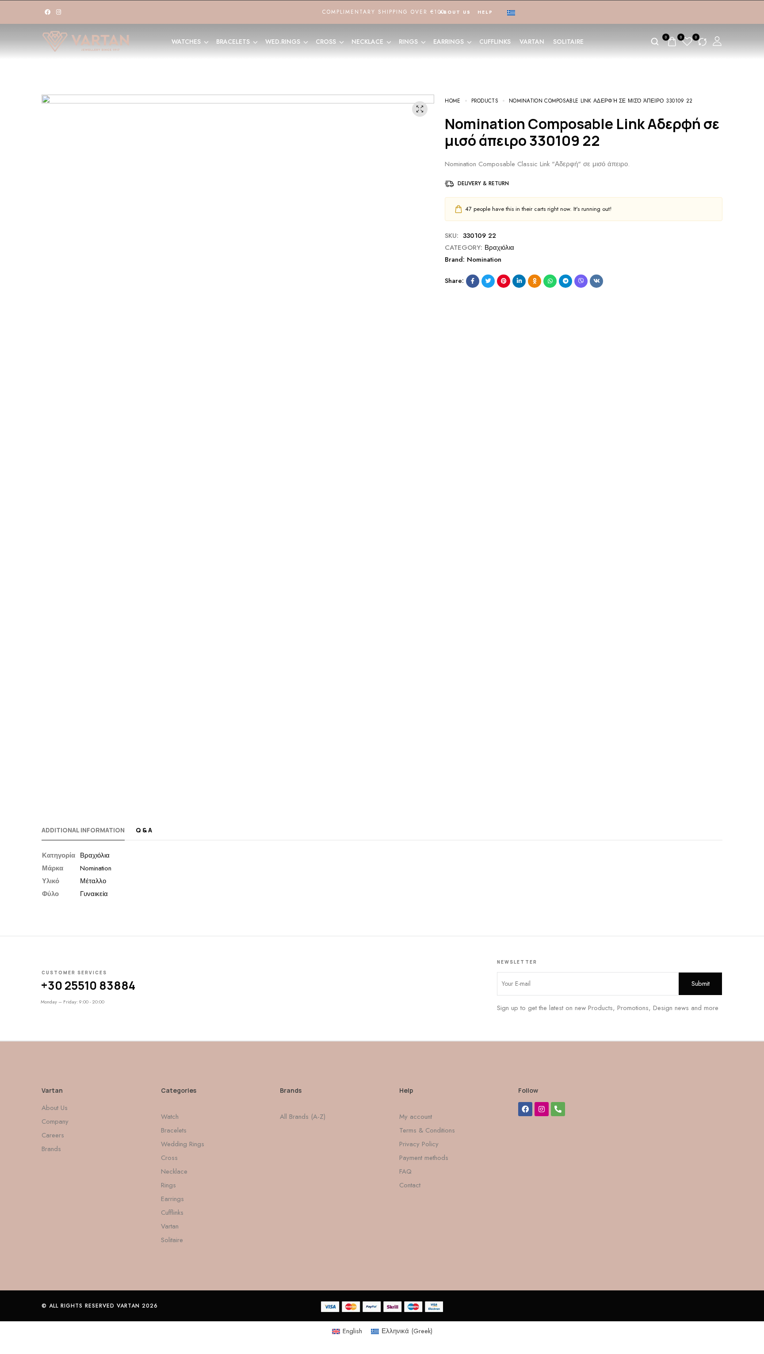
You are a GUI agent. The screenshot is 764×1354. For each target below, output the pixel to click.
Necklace (367, 41)
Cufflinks (495, 41)
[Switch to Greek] (511, 12)
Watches (186, 41)
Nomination (484, 259)
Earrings (448, 41)
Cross (326, 41)
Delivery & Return (483, 183)
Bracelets (233, 41)
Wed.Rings (282, 41)
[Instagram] (58, 12)
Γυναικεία (94, 894)
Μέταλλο (93, 881)
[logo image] (86, 41)
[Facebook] (47, 12)
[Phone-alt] (558, 1109)
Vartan (532, 41)
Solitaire (568, 41)
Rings (408, 41)
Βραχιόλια (499, 247)
